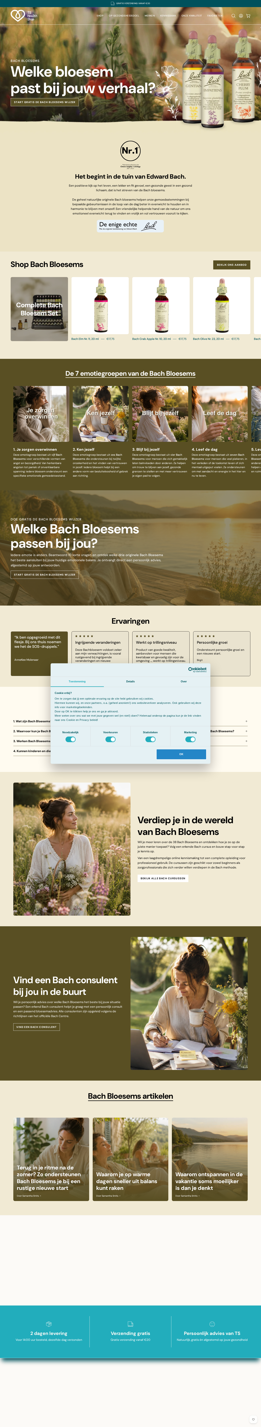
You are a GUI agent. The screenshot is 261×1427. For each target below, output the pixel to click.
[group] (130, 3)
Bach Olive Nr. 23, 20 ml (208, 339)
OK (181, 754)
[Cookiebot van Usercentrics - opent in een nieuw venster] (190, 669)
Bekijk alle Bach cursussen (163, 878)
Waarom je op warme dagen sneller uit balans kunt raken (126, 1181)
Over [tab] (184, 681)
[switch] (110, 739)
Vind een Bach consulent (36, 1027)
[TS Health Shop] (24, 16)
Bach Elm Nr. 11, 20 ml (85, 339)
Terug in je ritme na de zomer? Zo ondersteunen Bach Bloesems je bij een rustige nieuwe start (49, 1178)
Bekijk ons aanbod (232, 264)
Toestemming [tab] (77, 681)
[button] (233, 16)
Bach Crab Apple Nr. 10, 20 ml (151, 339)
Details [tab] (130, 681)
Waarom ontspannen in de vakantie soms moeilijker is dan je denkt (209, 1181)
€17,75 (111, 339)
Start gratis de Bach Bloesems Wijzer (44, 102)
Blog (130, 1362)
